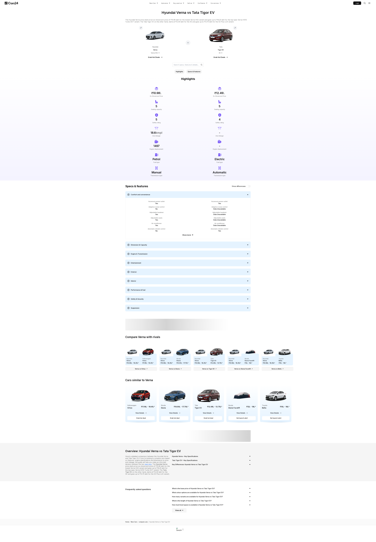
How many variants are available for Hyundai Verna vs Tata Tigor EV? (197, 497)
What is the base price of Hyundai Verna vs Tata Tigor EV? (193, 488)
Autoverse (164, 3)
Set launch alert (242, 418)
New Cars (153, 3)
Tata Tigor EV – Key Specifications (184, 460)
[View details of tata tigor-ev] (208, 403)
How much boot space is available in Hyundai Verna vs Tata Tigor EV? (197, 505)
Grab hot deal (141, 418)
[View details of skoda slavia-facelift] (242, 403)
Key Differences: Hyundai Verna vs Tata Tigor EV (190, 464)
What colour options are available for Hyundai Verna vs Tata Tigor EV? (198, 492)
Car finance (201, 3)
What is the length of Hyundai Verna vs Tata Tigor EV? (192, 501)
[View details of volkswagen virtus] (141, 403)
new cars (148, 464)
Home (127, 522)
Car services (215, 3)
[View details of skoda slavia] (174, 403)
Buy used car (177, 3)
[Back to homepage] (11, 3)
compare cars (144, 522)
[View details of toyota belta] (275, 403)
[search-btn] (365, 3)
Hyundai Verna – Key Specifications (185, 456)
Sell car (189, 3)
